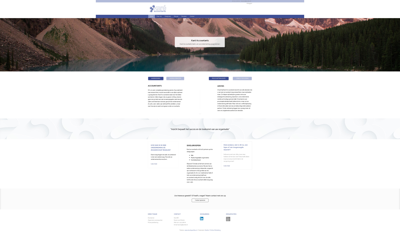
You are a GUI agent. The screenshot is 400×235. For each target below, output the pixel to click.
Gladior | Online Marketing (213, 230)
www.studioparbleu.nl (191, 230)
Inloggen (249, 3)
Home (151, 16)
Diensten (184, 16)
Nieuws (176, 16)
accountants (176, 106)
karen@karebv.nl (246, 1)
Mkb (192, 155)
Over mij (159, 16)
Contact (192, 16)
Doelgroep (168, 16)
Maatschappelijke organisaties (200, 158)
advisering (230, 108)
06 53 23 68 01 (236, 1)
